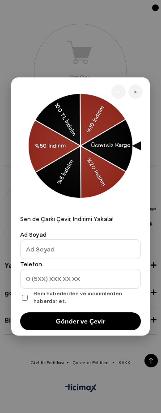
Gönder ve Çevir (80, 321)
